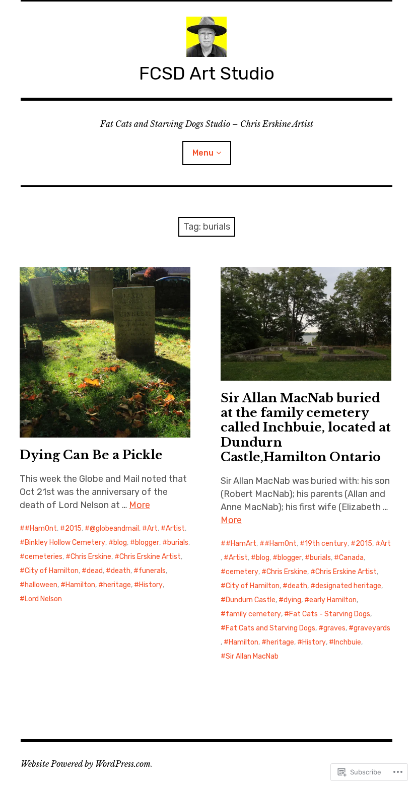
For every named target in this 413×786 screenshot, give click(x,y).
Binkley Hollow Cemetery (65, 542)
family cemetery (253, 614)
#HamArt (241, 543)
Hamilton (80, 585)
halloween (41, 585)
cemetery (242, 571)
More (139, 505)
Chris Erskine (91, 556)
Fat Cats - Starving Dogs (329, 614)
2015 (73, 528)
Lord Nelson (43, 599)
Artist (175, 528)
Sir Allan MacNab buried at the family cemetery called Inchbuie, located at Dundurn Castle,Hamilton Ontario (306, 427)
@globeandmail (114, 528)
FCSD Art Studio (206, 73)
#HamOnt (41, 528)
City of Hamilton (52, 570)
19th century (326, 543)
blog (120, 542)
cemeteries (43, 556)
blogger (147, 542)
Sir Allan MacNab (252, 656)
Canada (351, 557)
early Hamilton (333, 600)
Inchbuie (347, 642)
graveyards (372, 628)
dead (95, 570)
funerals (152, 570)
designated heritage (348, 586)
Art (152, 528)
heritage (117, 585)
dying (292, 600)
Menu (203, 153)
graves (334, 628)
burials (177, 542)
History (151, 585)
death (120, 570)
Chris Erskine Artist (150, 556)
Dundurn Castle (251, 600)
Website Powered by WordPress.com (86, 764)
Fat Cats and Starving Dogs (270, 628)
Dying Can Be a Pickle (91, 455)
